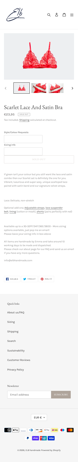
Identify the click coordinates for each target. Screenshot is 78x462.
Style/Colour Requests (16, 132)
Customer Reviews (18, 360)
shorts (40, 211)
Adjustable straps (34, 207)
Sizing (11, 321)
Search (11, 341)
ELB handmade (33, 450)
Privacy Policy (15, 369)
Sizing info (9, 144)
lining (12, 211)
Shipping (24, 119)
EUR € (38, 417)
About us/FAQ (15, 312)
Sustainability (15, 350)
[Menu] (72, 15)
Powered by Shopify (51, 450)
